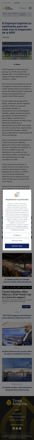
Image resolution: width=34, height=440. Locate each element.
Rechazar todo (17, 241)
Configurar (17, 235)
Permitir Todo (17, 246)
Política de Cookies (21, 226)
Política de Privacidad (18, 230)
